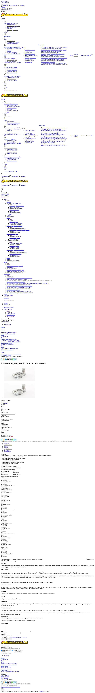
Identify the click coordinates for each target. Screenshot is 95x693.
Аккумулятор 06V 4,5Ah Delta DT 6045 (10, 341)
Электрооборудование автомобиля (18, 252)
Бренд (2, 335)
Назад (8, 200)
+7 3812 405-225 (5, 1)
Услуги (8, 264)
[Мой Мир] (6, 359)
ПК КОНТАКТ (4, 403)
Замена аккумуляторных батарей (9, 663)
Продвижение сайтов (14, 687)
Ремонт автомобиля (6, 667)
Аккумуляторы (4, 336)
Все (8, 31)
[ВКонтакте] (1, 359)
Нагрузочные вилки (6, 355)
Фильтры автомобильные (16, 243)
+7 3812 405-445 (5, 2)
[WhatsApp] (12, 359)
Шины (2, 345)
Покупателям (10, 276)
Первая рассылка (6, 650)
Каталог (9, 202)
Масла (11, 220)
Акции (2, 672)
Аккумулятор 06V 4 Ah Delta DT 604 (10, 340)
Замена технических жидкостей (9, 664)
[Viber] (10, 359)
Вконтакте (8, 324)
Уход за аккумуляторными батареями (10, 671)
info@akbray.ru (5, 321)
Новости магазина (17, 650)
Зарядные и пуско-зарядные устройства (11, 353)
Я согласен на (14, 637)
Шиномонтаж (4, 666)
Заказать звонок (5, 196)
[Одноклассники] (3, 359)
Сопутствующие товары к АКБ (17, 228)
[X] (8, 359)
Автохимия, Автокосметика (17, 206)
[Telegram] (16, 359)
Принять (47, 691)
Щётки (2, 347)
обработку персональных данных (18, 637)
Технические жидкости (15, 236)
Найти (2, 690)
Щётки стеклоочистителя (7, 349)
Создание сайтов (5, 687)
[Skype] (14, 359)
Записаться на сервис (6, 9)
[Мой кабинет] (1, 174)
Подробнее (41, 691)
